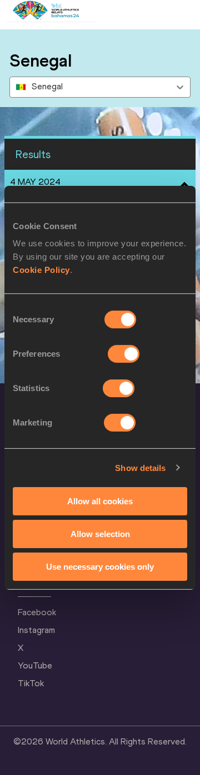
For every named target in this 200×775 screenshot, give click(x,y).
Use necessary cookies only (100, 566)
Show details (140, 467)
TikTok (31, 683)
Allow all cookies (100, 501)
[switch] (123, 354)
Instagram (36, 630)
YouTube (35, 665)
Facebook (37, 612)
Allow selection (100, 534)
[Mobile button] (107, 11)
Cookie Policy (41, 270)
